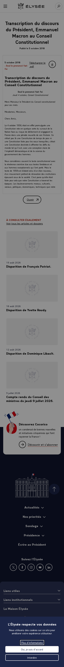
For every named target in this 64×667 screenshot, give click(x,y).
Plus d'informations (32, 642)
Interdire (32, 657)
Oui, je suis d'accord (32, 649)
